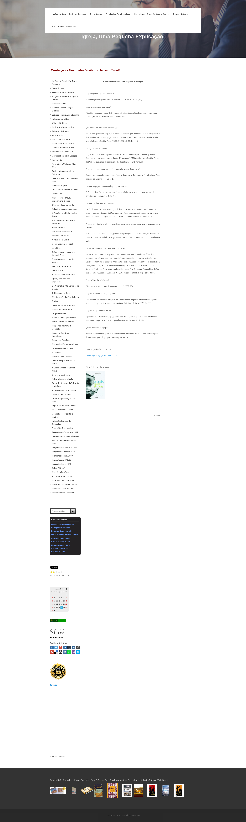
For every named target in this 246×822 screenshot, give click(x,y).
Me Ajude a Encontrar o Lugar (65, 344)
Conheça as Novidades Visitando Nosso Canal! (85, 70)
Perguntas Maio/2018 (61, 464)
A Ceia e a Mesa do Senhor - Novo (64, 369)
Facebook (52, 647)
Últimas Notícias (59, 123)
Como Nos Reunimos (61, 340)
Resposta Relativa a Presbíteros (60, 334)
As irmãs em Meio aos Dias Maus (64, 165)
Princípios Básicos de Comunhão (61, 422)
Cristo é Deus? (58, 468)
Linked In (65, 647)
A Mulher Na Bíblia (60, 239)
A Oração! (56, 352)
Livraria (53, 685)
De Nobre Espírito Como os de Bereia (65, 287)
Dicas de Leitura (59, 103)
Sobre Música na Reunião (63, 321)
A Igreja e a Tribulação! (62, 476)
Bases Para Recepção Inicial (64, 317)
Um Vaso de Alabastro (62, 231)
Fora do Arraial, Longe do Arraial (63, 260)
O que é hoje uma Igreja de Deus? (63, 400)
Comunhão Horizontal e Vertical (62, 415)
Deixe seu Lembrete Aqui (63, 488)
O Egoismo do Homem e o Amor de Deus (63, 253)
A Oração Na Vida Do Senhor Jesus (64, 214)
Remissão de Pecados (61, 266)
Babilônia (56, 248)
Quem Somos (58, 88)
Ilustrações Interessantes (63, 127)
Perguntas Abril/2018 (61, 460)
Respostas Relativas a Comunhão (61, 327)
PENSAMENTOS (59, 135)
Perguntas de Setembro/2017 (65, 432)
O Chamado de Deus (61, 293)
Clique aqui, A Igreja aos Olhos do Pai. (102, 355)
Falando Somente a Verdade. (64, 209)
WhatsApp (69, 652)
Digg (73, 647)
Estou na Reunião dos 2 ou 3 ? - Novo (65, 442)
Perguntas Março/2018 (62, 455)
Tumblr (69, 647)
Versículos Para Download (63, 92)
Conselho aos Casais (61, 375)
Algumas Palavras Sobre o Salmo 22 (63, 221)
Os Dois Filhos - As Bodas (63, 205)
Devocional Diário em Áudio (64, 484)
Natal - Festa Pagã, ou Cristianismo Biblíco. (61, 199)
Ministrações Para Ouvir (62, 151)
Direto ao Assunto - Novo (63, 480)
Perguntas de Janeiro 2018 (63, 451)
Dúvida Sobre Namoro (62, 309)
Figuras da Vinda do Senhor (64, 405)
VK (65, 652)
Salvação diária (58, 227)
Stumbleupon (52, 652)
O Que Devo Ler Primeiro (63, 348)
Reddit (78, 647)
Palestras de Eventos (61, 131)
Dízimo (55, 301)
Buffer (60, 652)
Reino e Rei (57, 193)
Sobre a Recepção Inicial (62, 379)
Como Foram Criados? (62, 394)
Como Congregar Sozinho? (63, 244)
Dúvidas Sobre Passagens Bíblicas (63, 109)
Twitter (56, 647)
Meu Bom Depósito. (61, 472)
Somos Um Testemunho (62, 428)
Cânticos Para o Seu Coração (64, 155)
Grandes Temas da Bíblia (63, 147)
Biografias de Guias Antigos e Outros (65, 98)
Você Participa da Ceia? (62, 409)
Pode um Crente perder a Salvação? (63, 172)
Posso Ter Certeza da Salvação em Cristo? (65, 384)
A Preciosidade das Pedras (63, 274)
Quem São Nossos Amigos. (64, 305)
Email (78, 652)
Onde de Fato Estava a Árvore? (65, 436)
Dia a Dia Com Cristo (61, 139)
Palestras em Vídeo (60, 119)
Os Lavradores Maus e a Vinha (65, 189)
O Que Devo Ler (59, 313)
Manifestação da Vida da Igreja (65, 297)
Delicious (56, 652)
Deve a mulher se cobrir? (63, 356)
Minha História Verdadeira (63, 492)
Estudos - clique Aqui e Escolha (65, 115)
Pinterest (60, 647)
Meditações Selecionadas (63, 143)
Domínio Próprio (59, 185)
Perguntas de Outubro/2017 (64, 447)
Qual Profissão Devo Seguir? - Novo (65, 179)
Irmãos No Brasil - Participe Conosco (69, 14)
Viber (73, 652)
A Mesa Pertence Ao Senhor (64, 390)
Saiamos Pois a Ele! (60, 235)
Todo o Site (57, 160)
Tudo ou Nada (58, 270)
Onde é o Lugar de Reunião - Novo (64, 362)
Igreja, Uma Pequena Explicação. (61, 280)
